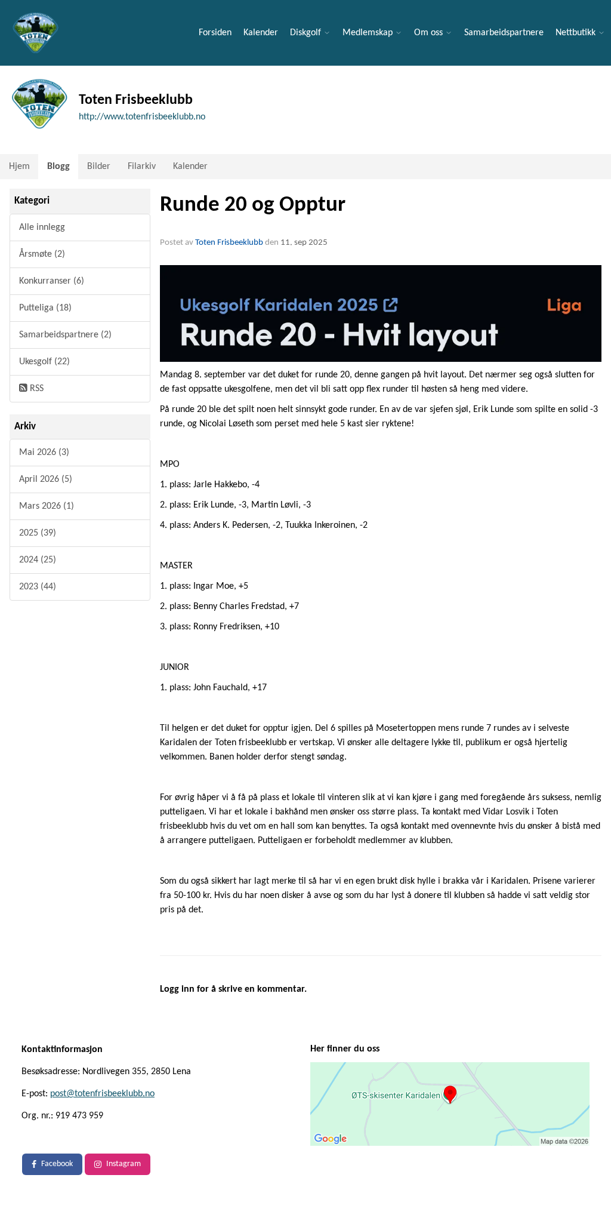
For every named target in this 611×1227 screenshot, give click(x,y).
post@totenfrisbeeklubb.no (102, 1094)
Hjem (19, 166)
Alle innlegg (42, 227)
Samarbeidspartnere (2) (65, 335)
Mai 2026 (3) (44, 452)
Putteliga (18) (45, 308)
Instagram (123, 1164)
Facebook (57, 1164)
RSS (35, 388)
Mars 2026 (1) (46, 506)
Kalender (260, 33)
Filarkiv (142, 166)
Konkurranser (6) (51, 281)
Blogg (58, 166)
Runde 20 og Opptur (252, 205)
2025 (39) (37, 533)
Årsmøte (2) (42, 254)
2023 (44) (37, 587)
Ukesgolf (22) (44, 362)
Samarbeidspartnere (504, 33)
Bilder (98, 166)
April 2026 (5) (45, 479)
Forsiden (215, 33)
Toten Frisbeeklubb (229, 242)
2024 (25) (37, 560)
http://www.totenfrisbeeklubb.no (142, 117)
